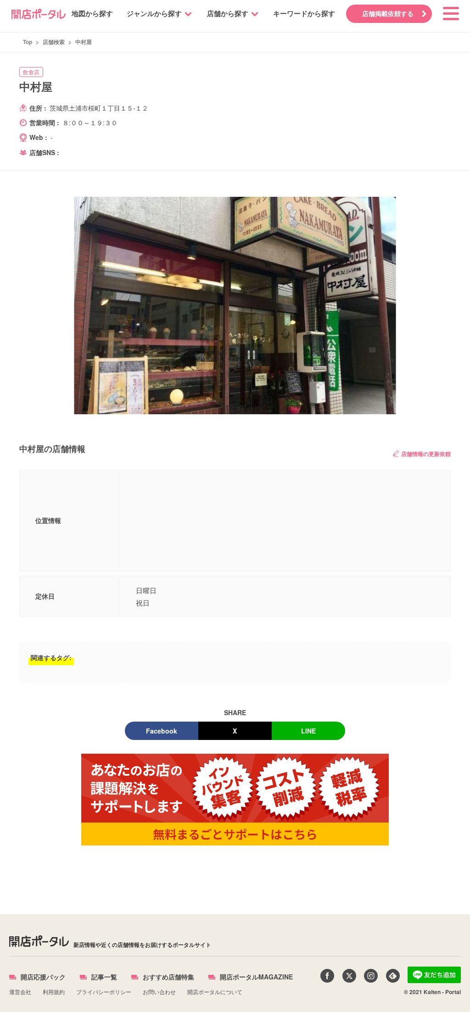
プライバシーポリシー (103, 991)
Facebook (161, 730)
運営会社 (20, 991)
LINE (308, 730)
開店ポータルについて (214, 991)
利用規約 (54, 991)
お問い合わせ (159, 991)
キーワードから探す (304, 13)
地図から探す (92, 13)
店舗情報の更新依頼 (426, 454)
